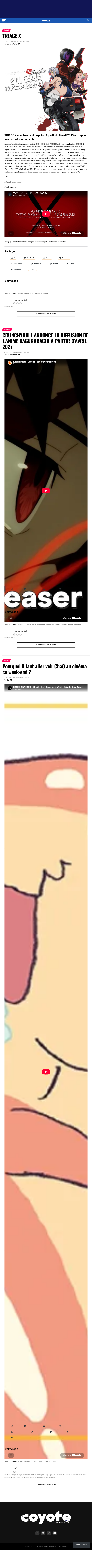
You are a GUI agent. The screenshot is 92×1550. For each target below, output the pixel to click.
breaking (36, 293)
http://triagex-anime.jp (14, 182)
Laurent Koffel (12, 44)
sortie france (67, 624)
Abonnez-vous (81, 1545)
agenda (21, 624)
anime (28, 624)
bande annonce (25, 293)
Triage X (45, 293)
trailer (78, 624)
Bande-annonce (39, 624)
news (58, 624)
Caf (8, 680)
